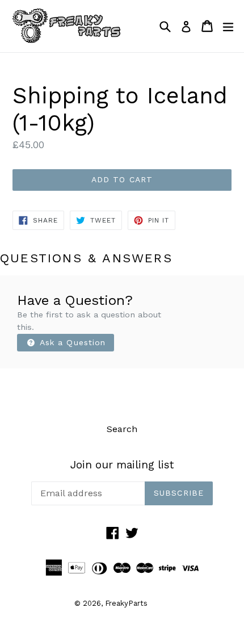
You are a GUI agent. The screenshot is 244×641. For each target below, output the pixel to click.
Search (122, 429)
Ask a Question (71, 342)
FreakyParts (126, 603)
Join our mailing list (122, 465)
